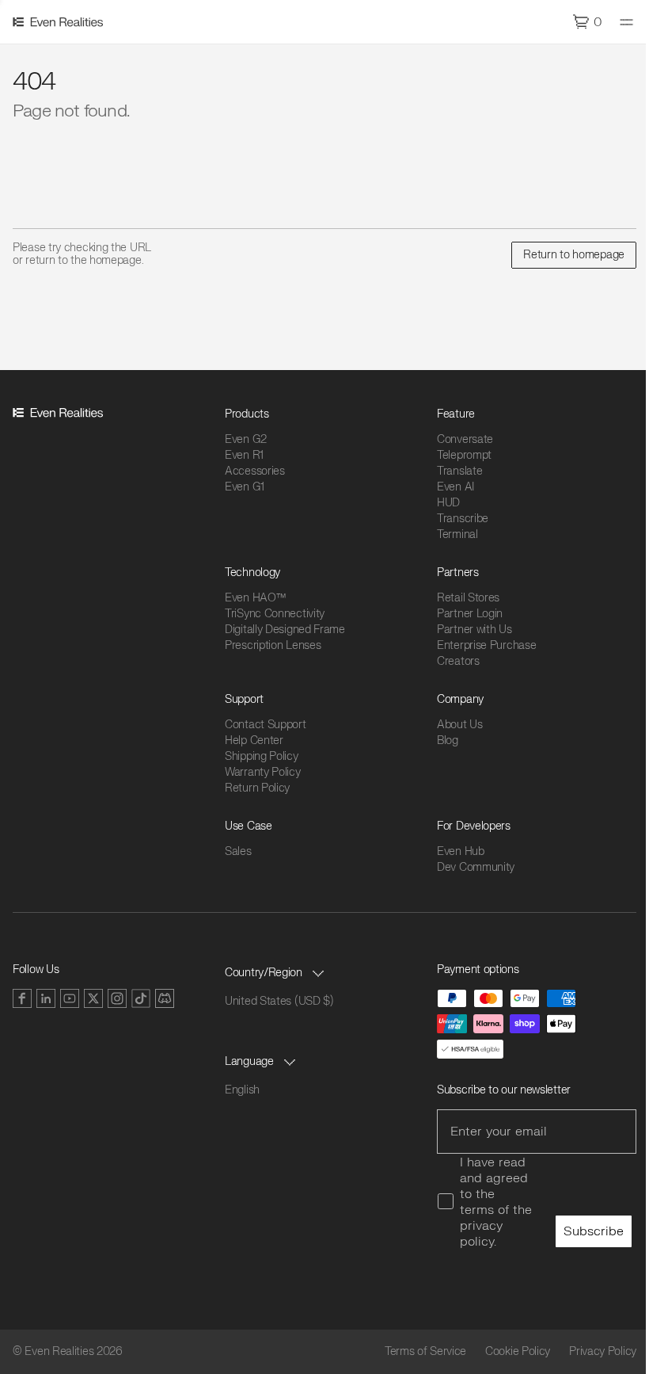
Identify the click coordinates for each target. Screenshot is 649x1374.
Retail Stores (468, 598)
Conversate (465, 439)
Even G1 (244, 487)
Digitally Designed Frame (285, 629)
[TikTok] (140, 998)
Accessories (255, 471)
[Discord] (164, 998)
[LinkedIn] (45, 998)
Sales (238, 851)
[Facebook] (22, 998)
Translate (459, 471)
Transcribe (462, 518)
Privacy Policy (602, 1351)
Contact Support (265, 724)
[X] (93, 998)
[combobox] (276, 973)
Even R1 (244, 455)
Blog (447, 740)
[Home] (60, 22)
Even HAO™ (255, 598)
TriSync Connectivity (274, 613)
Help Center (254, 740)
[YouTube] (69, 998)
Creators (458, 661)
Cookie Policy (517, 1351)
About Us (460, 724)
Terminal (457, 534)
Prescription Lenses (273, 645)
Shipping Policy (261, 756)
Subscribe (594, 1231)
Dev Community (475, 867)
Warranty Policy (263, 772)
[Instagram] (117, 998)
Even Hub (460, 851)
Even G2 (246, 439)
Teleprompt (464, 455)
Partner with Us (474, 629)
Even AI (455, 487)
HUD (448, 503)
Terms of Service (425, 1351)
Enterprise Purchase (486, 645)
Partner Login (470, 613)
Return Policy (257, 788)
